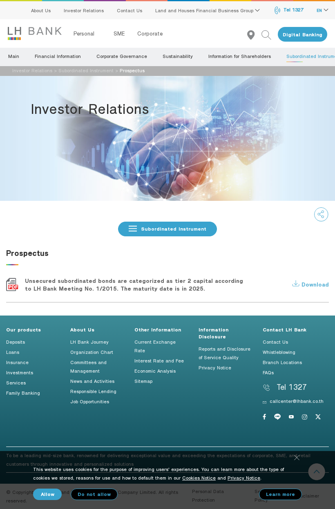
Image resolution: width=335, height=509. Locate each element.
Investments (19, 372)
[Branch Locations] (254, 34)
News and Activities (92, 381)
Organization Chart (91, 352)
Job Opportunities (89, 401)
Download (314, 284)
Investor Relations (84, 10)
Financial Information (58, 56)
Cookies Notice (199, 477)
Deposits (15, 341)
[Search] (269, 34)
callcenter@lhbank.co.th (297, 401)
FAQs (268, 372)
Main (13, 56)
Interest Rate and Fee (159, 360)
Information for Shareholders (239, 56)
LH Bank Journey (89, 341)
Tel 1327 (293, 9)
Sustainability (178, 56)
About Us (41, 10)
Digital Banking (302, 34)
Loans (12, 352)
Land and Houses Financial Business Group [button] (205, 10)
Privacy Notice (215, 367)
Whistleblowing (279, 352)
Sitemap (143, 381)
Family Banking (23, 392)
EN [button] (320, 10)
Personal (85, 33)
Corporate (150, 33)
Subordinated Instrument (86, 70)
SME (119, 33)
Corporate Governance (121, 56)
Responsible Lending (93, 391)
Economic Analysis (155, 370)
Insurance (17, 362)
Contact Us (129, 10)
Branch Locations (282, 362)
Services (16, 382)
